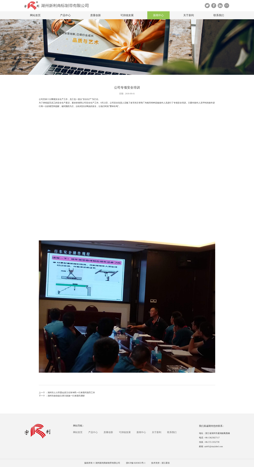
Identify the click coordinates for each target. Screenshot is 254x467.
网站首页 (35, 15)
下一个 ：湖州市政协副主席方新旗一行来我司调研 (62, 396)
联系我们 (218, 15)
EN (226, 5)
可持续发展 (127, 15)
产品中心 (65, 15)
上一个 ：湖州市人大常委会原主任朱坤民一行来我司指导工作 (67, 392)
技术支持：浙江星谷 (160, 463)
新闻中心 (158, 15)
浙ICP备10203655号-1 (135, 463)
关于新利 (188, 15)
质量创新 (95, 15)
